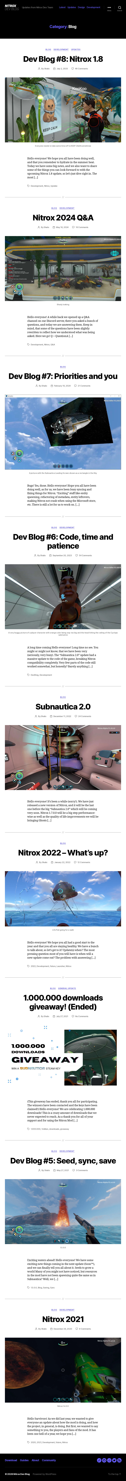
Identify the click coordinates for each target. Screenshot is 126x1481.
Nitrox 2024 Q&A (63, 217)
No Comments (81, 1016)
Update (54, 186)
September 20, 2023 (62, 555)
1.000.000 (35, 1129)
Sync (52, 1287)
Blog (48, 49)
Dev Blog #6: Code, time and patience (63, 541)
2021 (39, 1442)
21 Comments (84, 386)
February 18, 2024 (62, 386)
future (52, 966)
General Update (67, 988)
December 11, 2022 (62, 716)
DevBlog (35, 675)
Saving (46, 1287)
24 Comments (84, 716)
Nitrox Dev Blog (21, 1474)
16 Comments (82, 227)
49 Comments (81, 68)
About (35, 1460)
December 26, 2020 (63, 1329)
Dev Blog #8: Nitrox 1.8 (63, 59)
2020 (33, 1442)
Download (11, 1460)
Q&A (53, 344)
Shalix (47, 68)
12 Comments (84, 862)
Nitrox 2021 (63, 1319)
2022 (33, 966)
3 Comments (82, 1170)
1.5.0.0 (34, 1287)
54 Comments (85, 555)
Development (93, 7)
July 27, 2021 (62, 1016)
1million (44, 1129)
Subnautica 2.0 (63, 706)
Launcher (61, 966)
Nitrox (47, 186)
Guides (24, 1460)
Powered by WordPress (44, 1474)
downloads (54, 1129)
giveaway (64, 1129)
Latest (62, 7)
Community (49, 1460)
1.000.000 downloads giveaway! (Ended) (63, 1002)
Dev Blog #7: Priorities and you (63, 376)
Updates (72, 7)
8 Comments (85, 1329)
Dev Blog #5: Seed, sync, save (63, 1160)
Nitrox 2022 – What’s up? (63, 852)
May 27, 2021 (63, 1170)
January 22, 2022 (62, 862)
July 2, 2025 (62, 68)
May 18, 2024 (62, 227)
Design (81, 7)
